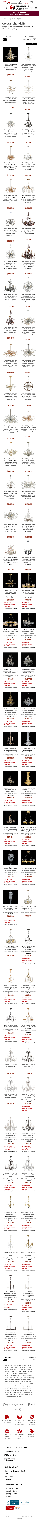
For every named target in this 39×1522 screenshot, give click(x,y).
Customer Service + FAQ (14, 1471)
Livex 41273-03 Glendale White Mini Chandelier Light (11, 1254)
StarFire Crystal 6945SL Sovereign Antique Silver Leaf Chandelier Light (10, 829)
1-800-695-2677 (11, 1451)
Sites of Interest (11, 1491)
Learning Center (13, 1484)
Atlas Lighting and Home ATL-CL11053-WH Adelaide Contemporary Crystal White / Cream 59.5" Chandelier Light (28, 100)
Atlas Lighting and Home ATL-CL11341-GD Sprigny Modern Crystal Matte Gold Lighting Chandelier (10, 99)
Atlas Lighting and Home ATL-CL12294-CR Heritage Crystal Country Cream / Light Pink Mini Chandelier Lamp (10, 561)
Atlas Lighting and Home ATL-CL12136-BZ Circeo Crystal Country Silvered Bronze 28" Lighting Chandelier (10, 298)
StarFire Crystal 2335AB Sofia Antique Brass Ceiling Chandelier (10, 631)
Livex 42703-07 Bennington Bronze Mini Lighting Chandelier (10, 1293)
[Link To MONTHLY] (32, 1431)
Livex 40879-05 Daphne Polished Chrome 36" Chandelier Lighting (28, 1175)
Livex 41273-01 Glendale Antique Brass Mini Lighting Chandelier (11, 1214)
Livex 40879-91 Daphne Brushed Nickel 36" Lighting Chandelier (10, 1135)
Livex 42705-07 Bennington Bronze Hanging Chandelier (10, 1334)
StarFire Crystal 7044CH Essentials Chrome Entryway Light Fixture (28, 750)
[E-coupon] (31, 8)
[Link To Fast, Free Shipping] (32, 1417)
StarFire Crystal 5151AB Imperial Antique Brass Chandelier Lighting (10, 710)
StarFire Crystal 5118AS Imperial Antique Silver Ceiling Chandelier (28, 710)
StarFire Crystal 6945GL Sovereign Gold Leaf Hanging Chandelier (10, 789)
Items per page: (27, 39)
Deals (26, 3)
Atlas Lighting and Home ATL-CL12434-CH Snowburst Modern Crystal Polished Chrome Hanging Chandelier (10, 429)
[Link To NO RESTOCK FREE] (19, 1431)
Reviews (7, 1496)
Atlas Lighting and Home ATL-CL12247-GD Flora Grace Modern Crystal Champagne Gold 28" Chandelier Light (10, 396)
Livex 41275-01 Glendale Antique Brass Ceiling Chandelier (28, 1254)
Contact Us (9, 1473)
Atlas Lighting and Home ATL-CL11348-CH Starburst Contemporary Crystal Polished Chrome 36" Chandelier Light (28, 331)
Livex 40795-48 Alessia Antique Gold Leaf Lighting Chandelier (28, 1027)
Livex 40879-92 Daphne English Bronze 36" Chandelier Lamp (28, 1135)
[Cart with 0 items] (36, 8)
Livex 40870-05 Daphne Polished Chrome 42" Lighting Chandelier (10, 1096)
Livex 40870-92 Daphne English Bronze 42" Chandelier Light (28, 1066)
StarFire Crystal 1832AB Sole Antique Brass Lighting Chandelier (10, 592)
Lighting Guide (10, 1493)
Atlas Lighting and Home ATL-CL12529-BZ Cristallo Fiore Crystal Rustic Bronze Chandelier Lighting (28, 231)
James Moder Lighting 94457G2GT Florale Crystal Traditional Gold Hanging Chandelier (10, 67)
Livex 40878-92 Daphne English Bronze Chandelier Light (10, 1175)
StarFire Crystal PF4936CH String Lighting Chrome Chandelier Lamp (10, 908)
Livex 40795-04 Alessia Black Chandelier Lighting (11, 1026)
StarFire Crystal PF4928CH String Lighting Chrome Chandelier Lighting (10, 868)
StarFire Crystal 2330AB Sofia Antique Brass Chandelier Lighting (28, 592)
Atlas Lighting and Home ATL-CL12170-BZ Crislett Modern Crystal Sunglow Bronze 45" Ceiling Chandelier (28, 528)
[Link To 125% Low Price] (7, 1431)
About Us (8, 1476)
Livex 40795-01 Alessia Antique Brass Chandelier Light (28, 987)
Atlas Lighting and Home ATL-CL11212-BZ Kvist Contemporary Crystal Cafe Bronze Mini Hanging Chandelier (28, 199)
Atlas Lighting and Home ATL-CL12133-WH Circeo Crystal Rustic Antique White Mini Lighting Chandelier (28, 166)
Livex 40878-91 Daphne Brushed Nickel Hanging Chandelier (28, 1096)
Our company (11, 1467)
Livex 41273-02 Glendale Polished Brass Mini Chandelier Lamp (28, 1214)
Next (4, 39)
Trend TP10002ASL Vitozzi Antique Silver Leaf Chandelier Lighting (10, 947)
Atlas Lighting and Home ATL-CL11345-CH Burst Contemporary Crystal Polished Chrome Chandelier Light (10, 232)
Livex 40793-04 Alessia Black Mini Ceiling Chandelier (28, 947)
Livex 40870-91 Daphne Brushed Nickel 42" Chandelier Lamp (10, 1066)
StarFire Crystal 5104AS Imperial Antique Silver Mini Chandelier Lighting (10, 671)
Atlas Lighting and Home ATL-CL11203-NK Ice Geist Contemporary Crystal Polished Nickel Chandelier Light (28, 67)
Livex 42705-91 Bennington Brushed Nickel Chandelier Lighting (28, 1334)
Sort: (25, 36)
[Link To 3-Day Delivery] (7, 1417)
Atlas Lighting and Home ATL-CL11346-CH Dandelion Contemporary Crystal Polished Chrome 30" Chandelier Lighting (11, 265)
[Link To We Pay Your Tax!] (19, 1417)
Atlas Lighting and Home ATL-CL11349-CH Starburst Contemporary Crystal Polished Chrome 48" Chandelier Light (28, 364)
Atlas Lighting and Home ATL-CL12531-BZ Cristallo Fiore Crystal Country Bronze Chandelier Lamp (11, 330)
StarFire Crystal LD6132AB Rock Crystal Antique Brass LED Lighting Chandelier (28, 868)
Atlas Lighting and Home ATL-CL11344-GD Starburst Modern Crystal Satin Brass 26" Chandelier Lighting (10, 199)
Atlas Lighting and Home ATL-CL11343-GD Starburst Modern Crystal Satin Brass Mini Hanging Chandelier (11, 166)
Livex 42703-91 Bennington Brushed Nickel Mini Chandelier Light (28, 1294)
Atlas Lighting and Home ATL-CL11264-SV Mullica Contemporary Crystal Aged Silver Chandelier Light (28, 462)
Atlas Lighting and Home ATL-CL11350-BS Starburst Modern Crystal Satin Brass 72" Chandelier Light (28, 428)
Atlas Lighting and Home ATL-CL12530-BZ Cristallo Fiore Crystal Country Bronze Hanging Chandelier (28, 265)
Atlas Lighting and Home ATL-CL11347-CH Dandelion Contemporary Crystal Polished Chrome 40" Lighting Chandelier (28, 298)
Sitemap (7, 1479)
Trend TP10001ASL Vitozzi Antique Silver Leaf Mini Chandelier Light (28, 908)
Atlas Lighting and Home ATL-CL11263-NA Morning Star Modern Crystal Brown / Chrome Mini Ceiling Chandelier (28, 396)
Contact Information (15, 1447)
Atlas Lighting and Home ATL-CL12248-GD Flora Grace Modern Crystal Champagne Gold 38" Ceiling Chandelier (10, 462)
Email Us (11, 1455)
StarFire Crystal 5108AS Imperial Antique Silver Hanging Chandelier (28, 671)
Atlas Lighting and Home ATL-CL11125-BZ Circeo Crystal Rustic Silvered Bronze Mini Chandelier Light (28, 133)
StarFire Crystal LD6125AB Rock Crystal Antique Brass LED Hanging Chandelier (28, 829)
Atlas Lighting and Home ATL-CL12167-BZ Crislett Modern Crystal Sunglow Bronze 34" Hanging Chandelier (11, 495)
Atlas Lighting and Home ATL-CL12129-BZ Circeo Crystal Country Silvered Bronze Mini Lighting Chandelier (28, 561)
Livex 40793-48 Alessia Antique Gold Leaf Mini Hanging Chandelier (10, 987)
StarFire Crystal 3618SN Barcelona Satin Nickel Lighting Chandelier (28, 631)
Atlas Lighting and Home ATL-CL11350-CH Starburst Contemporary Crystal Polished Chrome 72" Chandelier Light (11, 528)
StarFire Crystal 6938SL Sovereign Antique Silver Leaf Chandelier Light (10, 750)
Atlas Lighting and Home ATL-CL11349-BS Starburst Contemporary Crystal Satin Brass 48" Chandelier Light (10, 364)
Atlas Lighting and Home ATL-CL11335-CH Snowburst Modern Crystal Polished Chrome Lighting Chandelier (28, 495)
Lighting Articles (11, 1488)
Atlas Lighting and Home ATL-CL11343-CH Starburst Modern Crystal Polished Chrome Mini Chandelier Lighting (10, 133)
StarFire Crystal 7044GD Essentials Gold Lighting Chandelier (28, 789)
